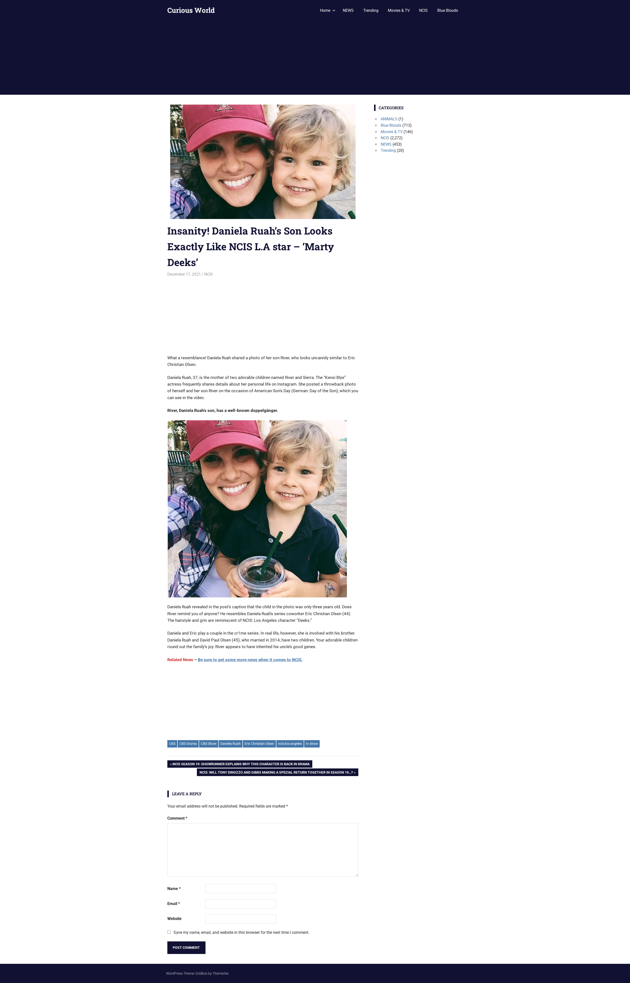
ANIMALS (389, 119)
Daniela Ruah (230, 744)
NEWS (348, 10)
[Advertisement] (315, 57)
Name (174, 888)
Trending (370, 10)
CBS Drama (188, 744)
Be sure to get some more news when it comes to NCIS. (250, 659)
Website (174, 918)
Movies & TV (399, 10)
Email (173, 903)
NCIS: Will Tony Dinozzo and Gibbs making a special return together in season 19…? (276, 773)
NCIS (423, 10)
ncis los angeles (290, 744)
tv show (312, 744)
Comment (177, 818)
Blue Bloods (447, 10)
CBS (172, 744)
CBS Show (209, 744)
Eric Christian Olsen (259, 744)
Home (325, 10)
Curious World (191, 10)
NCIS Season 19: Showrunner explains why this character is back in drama (241, 765)
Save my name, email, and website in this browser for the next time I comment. (241, 932)
